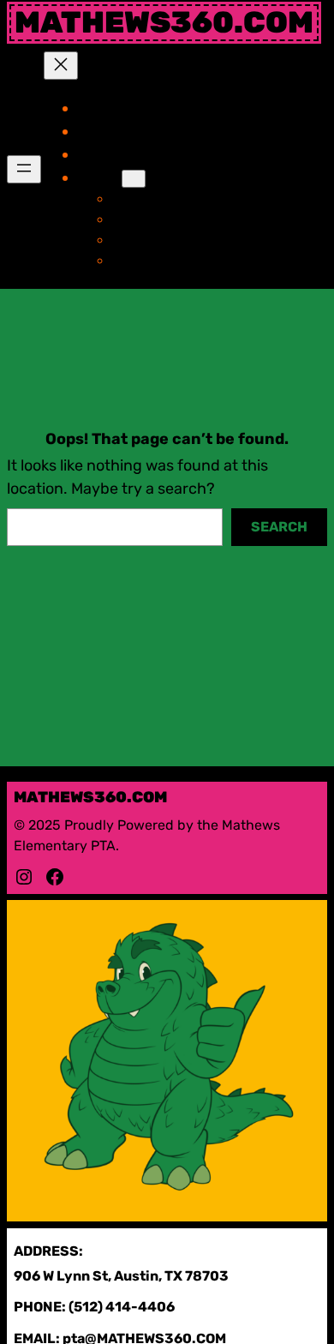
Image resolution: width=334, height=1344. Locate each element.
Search (279, 527)
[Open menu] (24, 169)
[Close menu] (61, 65)
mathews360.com (164, 22)
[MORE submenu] (134, 179)
